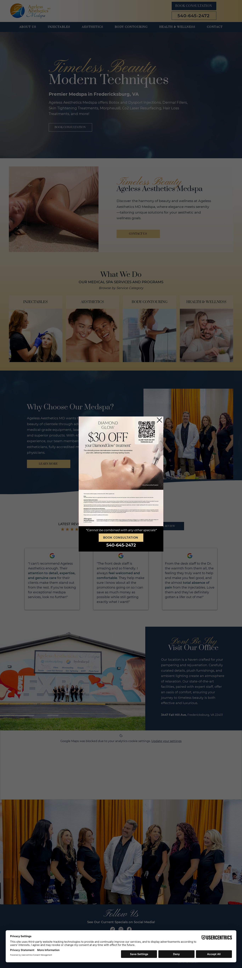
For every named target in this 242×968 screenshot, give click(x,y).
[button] (159, 420)
